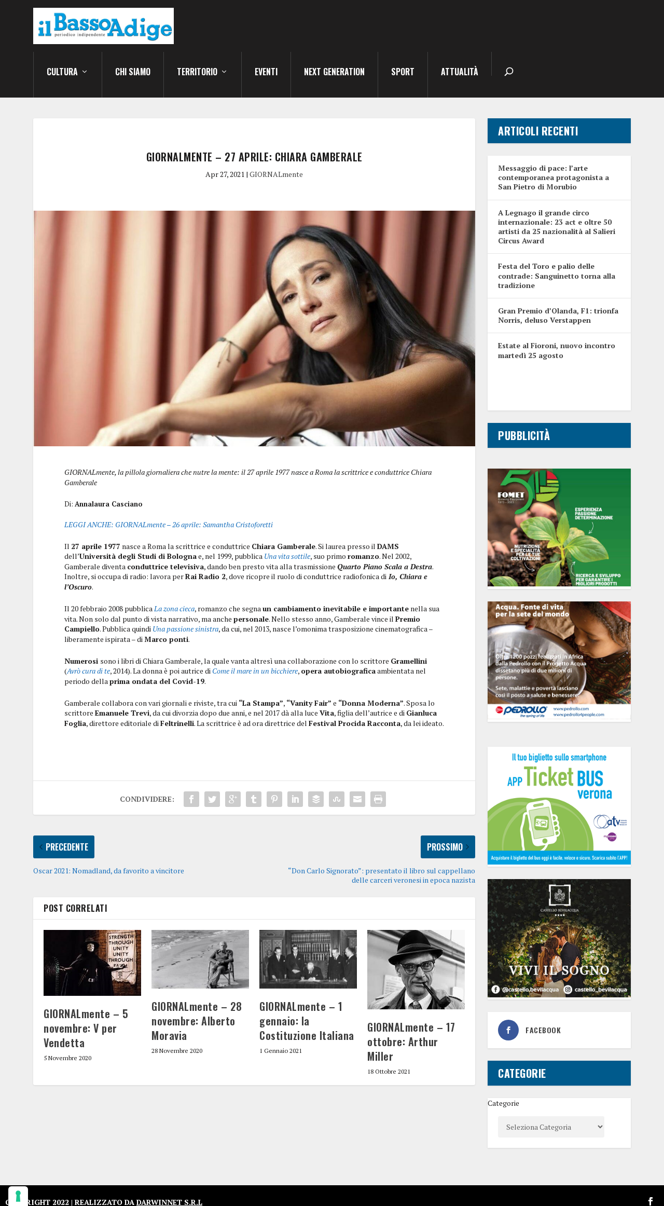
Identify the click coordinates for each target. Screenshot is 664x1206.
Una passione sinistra (185, 629)
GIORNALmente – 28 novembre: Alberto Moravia (196, 1020)
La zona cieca (174, 608)
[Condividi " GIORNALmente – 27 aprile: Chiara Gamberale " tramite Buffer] (316, 799)
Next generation (334, 72)
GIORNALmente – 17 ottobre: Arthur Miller (411, 1041)
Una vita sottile (287, 556)
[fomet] (559, 583)
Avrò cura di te (88, 671)
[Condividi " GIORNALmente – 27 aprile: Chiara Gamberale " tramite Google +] (233, 799)
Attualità (459, 72)
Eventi (266, 72)
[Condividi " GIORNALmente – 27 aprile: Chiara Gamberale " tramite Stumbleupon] (336, 799)
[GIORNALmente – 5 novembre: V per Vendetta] (92, 962)
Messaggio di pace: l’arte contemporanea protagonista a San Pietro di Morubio (553, 177)
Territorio (197, 72)
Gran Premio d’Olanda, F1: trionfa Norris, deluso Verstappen (558, 315)
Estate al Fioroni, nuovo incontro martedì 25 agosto (556, 350)
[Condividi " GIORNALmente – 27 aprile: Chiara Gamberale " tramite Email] (357, 799)
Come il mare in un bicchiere (255, 671)
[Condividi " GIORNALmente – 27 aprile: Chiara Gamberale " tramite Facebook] (191, 799)
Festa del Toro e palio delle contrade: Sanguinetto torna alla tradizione (556, 275)
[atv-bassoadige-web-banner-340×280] (559, 862)
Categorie (503, 1103)
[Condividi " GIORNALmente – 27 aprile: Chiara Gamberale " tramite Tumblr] (253, 799)
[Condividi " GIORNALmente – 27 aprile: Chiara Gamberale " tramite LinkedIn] (295, 799)
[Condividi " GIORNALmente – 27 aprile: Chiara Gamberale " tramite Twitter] (212, 799)
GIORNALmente (276, 174)
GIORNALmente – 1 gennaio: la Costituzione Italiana (306, 1020)
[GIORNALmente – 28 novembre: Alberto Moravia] (200, 959)
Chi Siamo (132, 72)
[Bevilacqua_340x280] (559, 994)
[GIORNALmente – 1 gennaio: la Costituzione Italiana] (308, 959)
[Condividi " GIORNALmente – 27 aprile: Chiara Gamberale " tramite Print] (378, 799)
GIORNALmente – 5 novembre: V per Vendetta (86, 1028)
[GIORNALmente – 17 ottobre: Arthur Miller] (416, 969)
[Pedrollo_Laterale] (559, 716)
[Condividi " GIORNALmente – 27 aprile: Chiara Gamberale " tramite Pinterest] (274, 799)
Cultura (62, 72)
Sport (402, 72)
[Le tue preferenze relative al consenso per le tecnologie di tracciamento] (18, 1196)
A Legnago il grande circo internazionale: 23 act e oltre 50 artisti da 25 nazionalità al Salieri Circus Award (556, 227)
